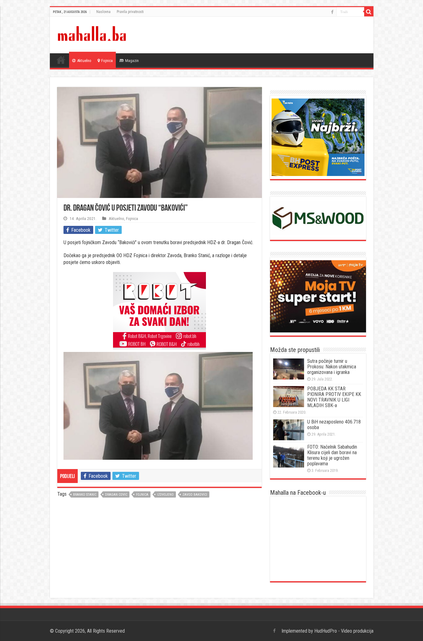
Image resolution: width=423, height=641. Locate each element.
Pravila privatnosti (130, 12)
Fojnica (107, 60)
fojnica (142, 495)
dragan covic (116, 495)
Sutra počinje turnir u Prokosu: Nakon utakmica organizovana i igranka (331, 366)
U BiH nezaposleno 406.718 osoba (334, 424)
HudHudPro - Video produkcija (343, 631)
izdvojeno (165, 495)
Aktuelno (84, 60)
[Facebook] (332, 12)
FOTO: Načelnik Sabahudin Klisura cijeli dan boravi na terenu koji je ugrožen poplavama (332, 455)
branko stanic (84, 495)
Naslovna (103, 12)
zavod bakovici (194, 495)
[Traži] (368, 11)
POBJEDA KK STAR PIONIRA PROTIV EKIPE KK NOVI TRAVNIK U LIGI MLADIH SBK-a (334, 397)
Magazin (132, 60)
